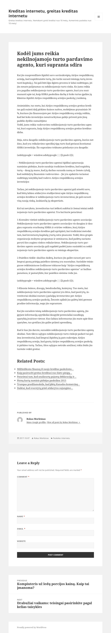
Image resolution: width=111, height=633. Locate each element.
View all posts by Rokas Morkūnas (62, 422)
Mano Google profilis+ (36, 422)
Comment (23, 476)
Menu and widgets (98, 20)
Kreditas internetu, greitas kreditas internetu (43, 13)
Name (21, 516)
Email (21, 528)
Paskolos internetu (61, 438)
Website (21, 541)
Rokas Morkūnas (41, 438)
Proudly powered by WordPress (31, 627)
